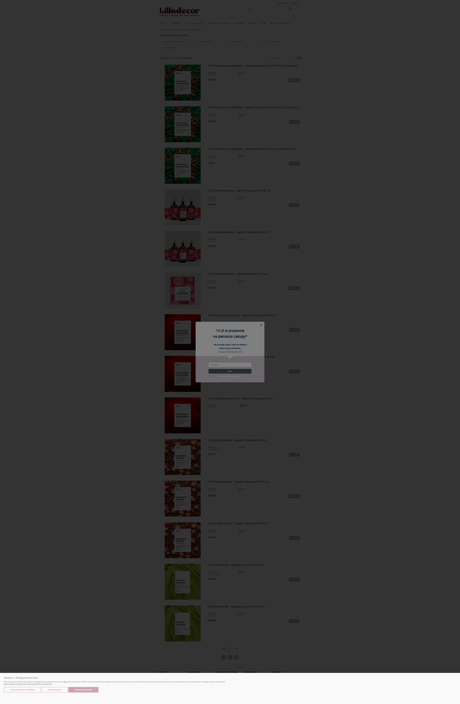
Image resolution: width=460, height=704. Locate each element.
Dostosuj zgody (55, 690)
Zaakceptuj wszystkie (83, 690)
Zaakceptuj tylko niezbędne (22, 690)
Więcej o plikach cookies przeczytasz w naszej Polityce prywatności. (28, 684)
